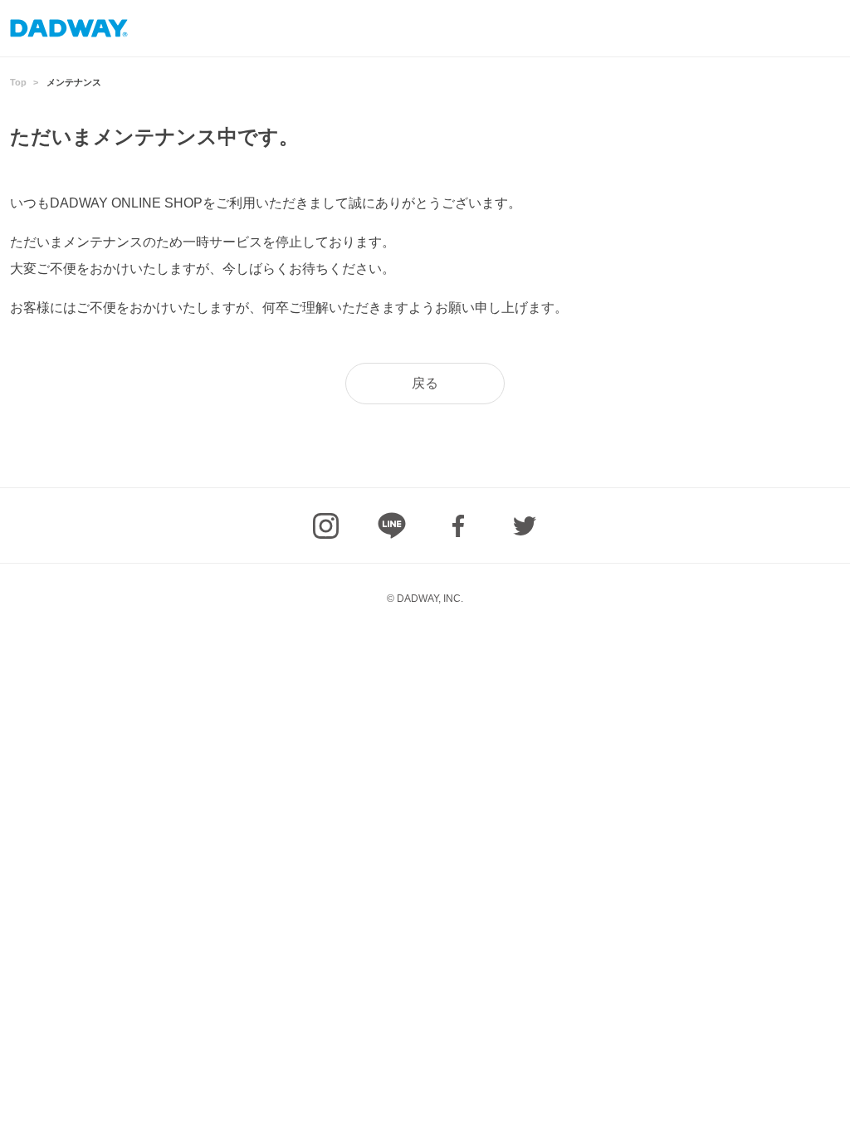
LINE (392, 525)
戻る (425, 383)
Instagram (325, 525)
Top (18, 82)
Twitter (525, 525)
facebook (458, 525)
